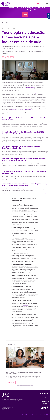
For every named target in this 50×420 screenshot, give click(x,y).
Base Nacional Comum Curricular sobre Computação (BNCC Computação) (20, 93)
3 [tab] (23, 385)
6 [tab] (32, 385)
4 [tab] (26, 385)
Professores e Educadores (35, 51)
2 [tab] (20, 385)
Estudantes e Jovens (20, 51)
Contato (45, 403)
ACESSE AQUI (25, 13)
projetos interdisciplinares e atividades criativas (22, 109)
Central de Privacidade (26, 414)
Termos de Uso (35, 414)
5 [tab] (29, 385)
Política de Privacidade (44, 414)
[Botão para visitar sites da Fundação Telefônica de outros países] (47, 3)
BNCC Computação (7, 51)
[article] (25, 208)
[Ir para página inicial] (5, 3)
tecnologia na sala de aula (18, 163)
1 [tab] (18, 385)
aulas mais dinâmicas (30, 87)
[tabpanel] (31, 365)
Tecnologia (5, 53)
